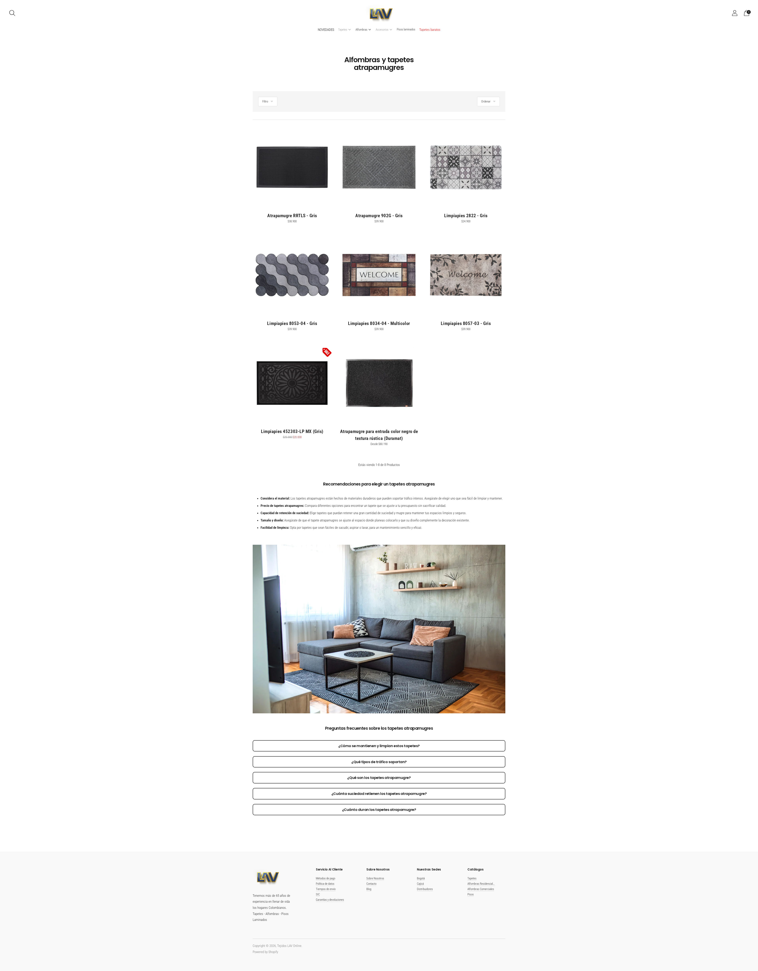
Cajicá (420, 884)
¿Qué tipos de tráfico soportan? (379, 761)
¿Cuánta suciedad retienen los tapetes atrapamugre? (379, 793)
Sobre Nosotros (375, 878)
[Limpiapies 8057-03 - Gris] (465, 275)
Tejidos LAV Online (289, 946)
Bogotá (421, 878)
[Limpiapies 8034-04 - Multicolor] (379, 275)
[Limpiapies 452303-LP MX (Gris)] (292, 383)
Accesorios (382, 29)
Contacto (371, 884)
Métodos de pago (325, 878)
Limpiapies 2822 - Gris (465, 215)
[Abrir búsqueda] (12, 13)
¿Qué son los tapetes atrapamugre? (379, 777)
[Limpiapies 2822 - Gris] (465, 167)
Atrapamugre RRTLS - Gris (292, 215)
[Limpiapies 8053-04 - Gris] (292, 275)
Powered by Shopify (265, 952)
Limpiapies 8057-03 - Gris (466, 323)
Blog (368, 889)
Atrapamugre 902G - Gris (379, 215)
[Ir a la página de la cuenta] (734, 13)
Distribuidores (425, 889)
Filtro (265, 101)
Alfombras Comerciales (480, 889)
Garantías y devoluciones (330, 900)
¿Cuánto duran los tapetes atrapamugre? (379, 809)
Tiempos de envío (326, 889)
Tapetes (342, 29)
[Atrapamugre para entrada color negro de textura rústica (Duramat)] (379, 383)
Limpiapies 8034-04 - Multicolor (379, 323)
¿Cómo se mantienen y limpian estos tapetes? (379, 745)
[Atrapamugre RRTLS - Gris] (292, 167)
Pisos (470, 894)
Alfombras (361, 29)
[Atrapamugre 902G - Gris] (379, 167)
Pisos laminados (406, 29)
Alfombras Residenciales (481, 884)
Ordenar (486, 101)
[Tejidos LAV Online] (379, 13)
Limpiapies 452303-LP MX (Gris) (292, 431)
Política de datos (325, 884)
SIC (318, 894)
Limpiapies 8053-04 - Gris (292, 323)
